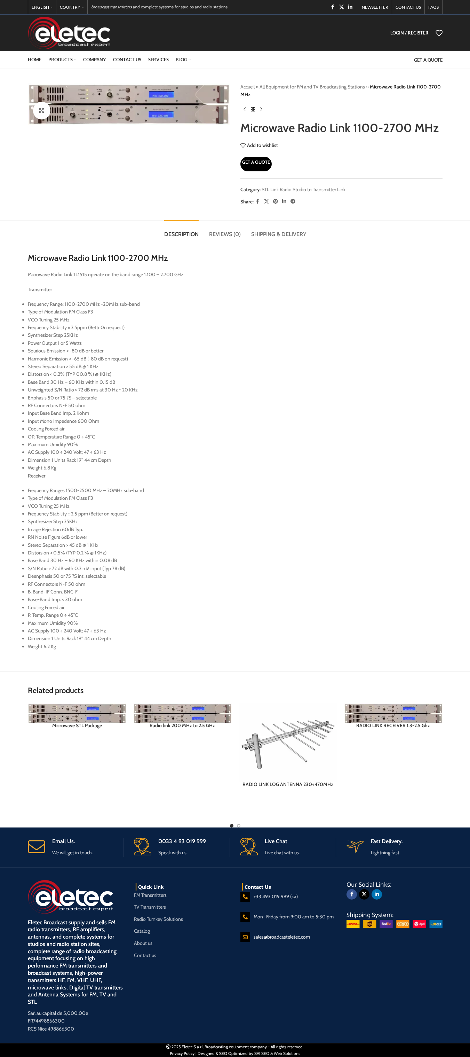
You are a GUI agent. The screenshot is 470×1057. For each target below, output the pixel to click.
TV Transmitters (150, 907)
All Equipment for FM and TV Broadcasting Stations (312, 87)
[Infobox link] (76, 847)
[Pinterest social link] (275, 201)
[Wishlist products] (439, 33)
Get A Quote (256, 162)
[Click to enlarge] (41, 110)
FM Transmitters (150, 895)
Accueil (247, 87)
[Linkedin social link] (350, 7)
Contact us (145, 955)
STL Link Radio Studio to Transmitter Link (303, 189)
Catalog (142, 931)
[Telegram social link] (292, 201)
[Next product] (261, 110)
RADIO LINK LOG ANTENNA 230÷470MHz (287, 784)
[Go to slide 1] (231, 825)
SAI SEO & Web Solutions (277, 1053)
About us (143, 943)
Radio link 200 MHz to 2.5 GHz (182, 725)
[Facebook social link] (333, 7)
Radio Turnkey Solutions (158, 919)
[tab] (181, 230)
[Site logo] (69, 32)
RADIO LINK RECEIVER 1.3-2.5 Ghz (393, 725)
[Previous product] (244, 110)
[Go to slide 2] (238, 825)
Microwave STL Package (77, 725)
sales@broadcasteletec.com (282, 937)
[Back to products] (253, 110)
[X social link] (341, 7)
